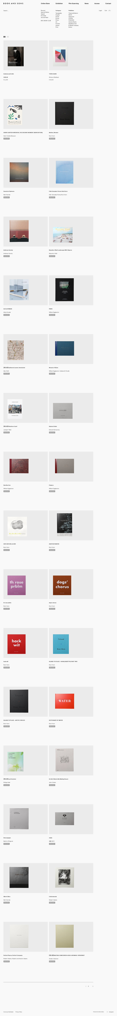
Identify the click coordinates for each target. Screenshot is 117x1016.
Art (56, 22)
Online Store (45, 3)
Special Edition (45, 12)
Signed (43, 14)
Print (57, 27)
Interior (57, 25)
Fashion (58, 23)
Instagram (111, 1011)
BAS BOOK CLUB (46, 20)
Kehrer (70, 27)
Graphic (58, 15)
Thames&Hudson (73, 13)
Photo (57, 20)
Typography (59, 13)
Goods (57, 16)
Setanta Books (73, 22)
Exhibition (59, 3)
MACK (70, 15)
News (86, 3)
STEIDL (71, 18)
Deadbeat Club (73, 23)
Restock (43, 10)
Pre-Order (43, 15)
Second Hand (44, 17)
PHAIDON (71, 20)
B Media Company (74, 25)
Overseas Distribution (8, 1011)
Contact (108, 3)
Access (96, 3)
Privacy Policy (19, 1011)
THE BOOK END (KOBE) (98, 1011)
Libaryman (71, 16)
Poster (57, 18)
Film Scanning (74, 3)
